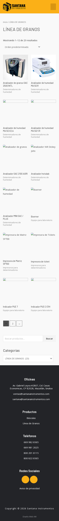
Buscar (49, 338)
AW (35, 516)
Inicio (5, 22)
